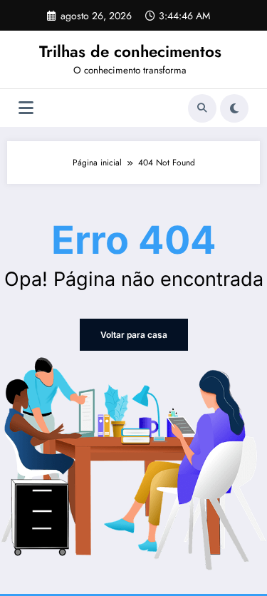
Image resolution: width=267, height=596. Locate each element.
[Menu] (26, 108)
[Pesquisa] (202, 108)
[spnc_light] (234, 108)
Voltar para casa (133, 334)
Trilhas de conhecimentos (130, 51)
